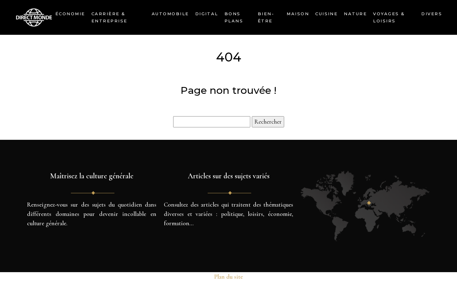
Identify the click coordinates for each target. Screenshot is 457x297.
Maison (298, 13)
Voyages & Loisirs (389, 17)
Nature (355, 13)
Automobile (170, 13)
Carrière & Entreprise (109, 17)
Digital (206, 13)
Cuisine (326, 13)
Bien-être (266, 17)
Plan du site (228, 277)
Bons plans (233, 17)
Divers (431, 13)
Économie (70, 13)
